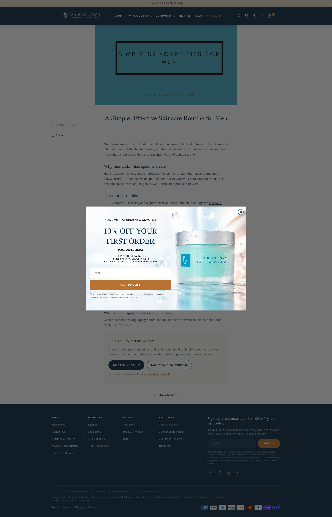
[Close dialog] (241, 212)
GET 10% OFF (130, 285)
